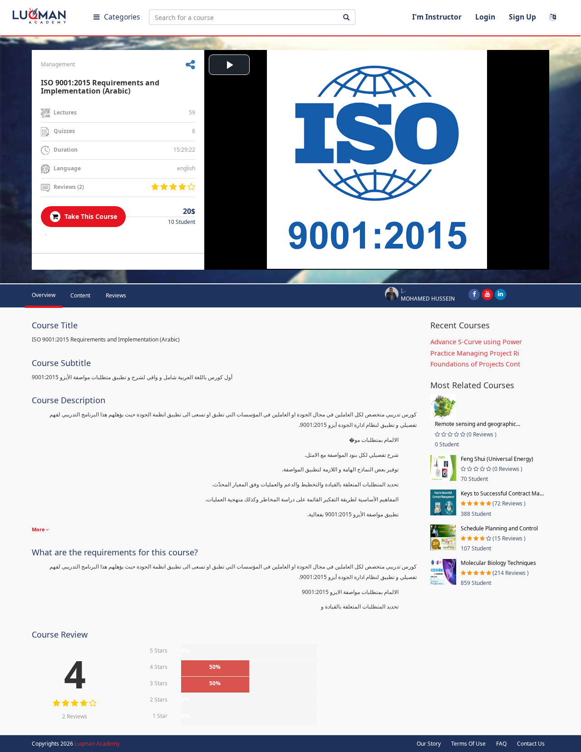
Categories (122, 17)
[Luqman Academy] (46, 14)
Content (80, 295)
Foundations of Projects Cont (475, 364)
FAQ (501, 743)
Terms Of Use (468, 743)
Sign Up (522, 17)
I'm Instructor (437, 17)
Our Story (429, 743)
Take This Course (90, 216)
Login (485, 17)
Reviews (116, 295)
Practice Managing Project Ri (474, 353)
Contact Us (531, 743)
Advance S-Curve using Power (476, 341)
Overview (43, 295)
